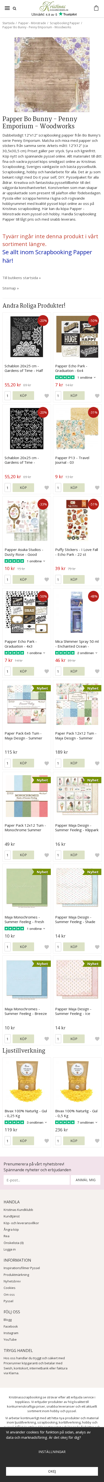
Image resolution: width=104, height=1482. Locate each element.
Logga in (10, 1249)
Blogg (8, 1319)
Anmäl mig (86, 1180)
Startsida (8, 23)
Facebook (11, 1326)
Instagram (11, 1333)
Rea (6, 1236)
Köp (23, 395)
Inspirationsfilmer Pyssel (22, 1268)
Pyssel (8, 1301)
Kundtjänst (12, 1216)
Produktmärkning (16, 1274)
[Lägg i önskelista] (47, 395)
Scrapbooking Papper (65, 23)
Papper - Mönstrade (32, 23)
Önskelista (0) (13, 1243)
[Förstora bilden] (52, 74)
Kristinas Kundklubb (18, 1209)
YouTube (10, 1339)
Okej (52, 1471)
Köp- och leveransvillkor (21, 1223)
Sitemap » (10, 288)
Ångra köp (11, 1229)
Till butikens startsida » (21, 277)
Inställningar (52, 1451)
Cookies (9, 1288)
